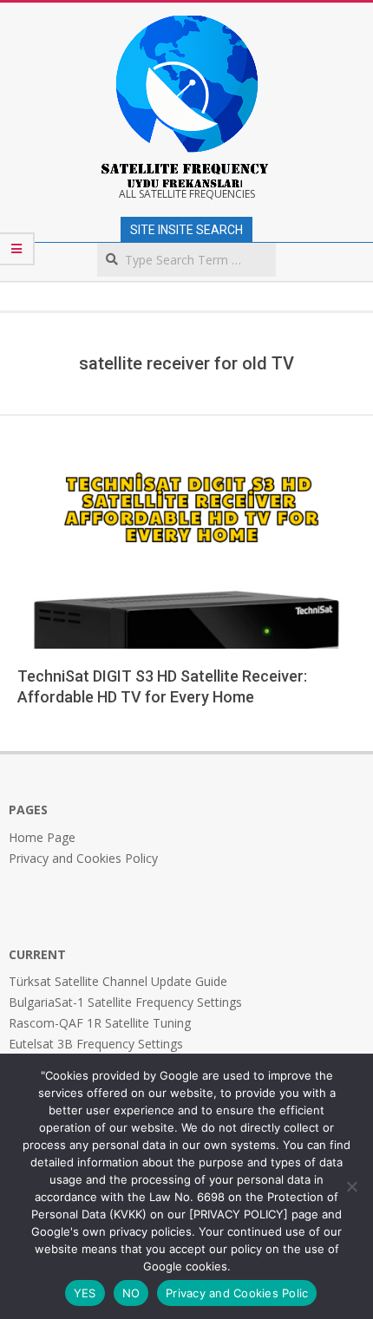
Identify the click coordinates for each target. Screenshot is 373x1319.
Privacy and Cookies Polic (237, 1293)
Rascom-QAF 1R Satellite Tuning (100, 1023)
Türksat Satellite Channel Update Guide (118, 981)
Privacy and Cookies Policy (83, 858)
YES (85, 1293)
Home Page (42, 837)
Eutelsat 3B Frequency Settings (96, 1043)
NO (131, 1293)
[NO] (351, 1186)
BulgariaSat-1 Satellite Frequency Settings (125, 1002)
